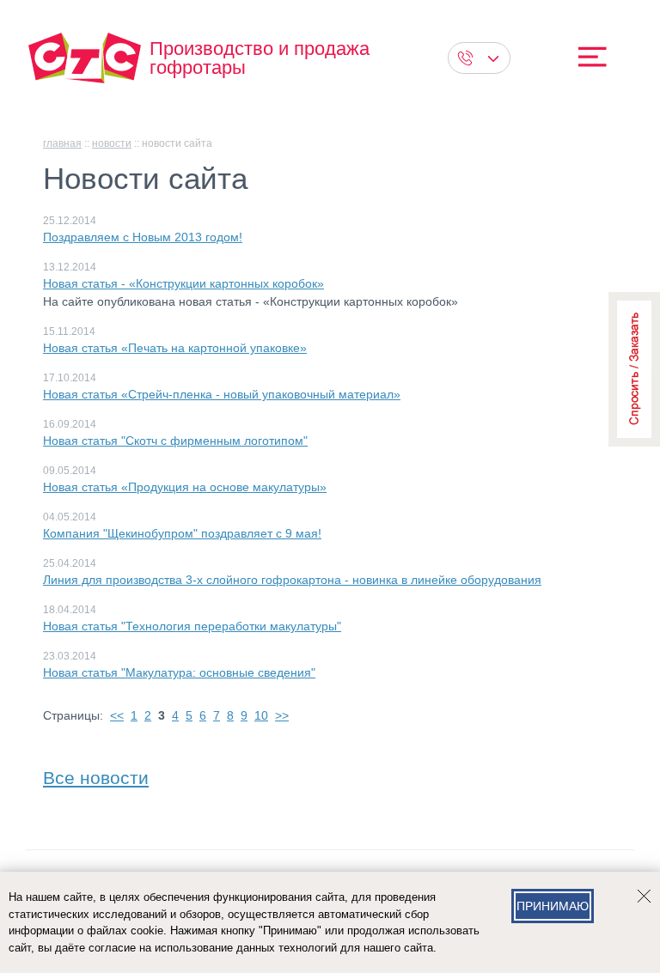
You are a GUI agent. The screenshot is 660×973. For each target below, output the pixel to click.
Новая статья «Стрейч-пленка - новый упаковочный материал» (221, 394)
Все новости (96, 774)
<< (117, 715)
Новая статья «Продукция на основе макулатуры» (185, 487)
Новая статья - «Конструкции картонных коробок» (183, 283)
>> (282, 715)
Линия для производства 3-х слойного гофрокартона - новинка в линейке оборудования (292, 580)
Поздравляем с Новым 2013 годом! (142, 237)
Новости (111, 143)
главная (62, 143)
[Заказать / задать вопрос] (634, 369)
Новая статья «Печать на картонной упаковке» (175, 348)
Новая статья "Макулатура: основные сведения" (179, 672)
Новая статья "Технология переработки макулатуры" (192, 626)
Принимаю (552, 906)
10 (261, 715)
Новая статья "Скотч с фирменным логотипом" (175, 440)
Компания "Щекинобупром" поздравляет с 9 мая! (182, 533)
